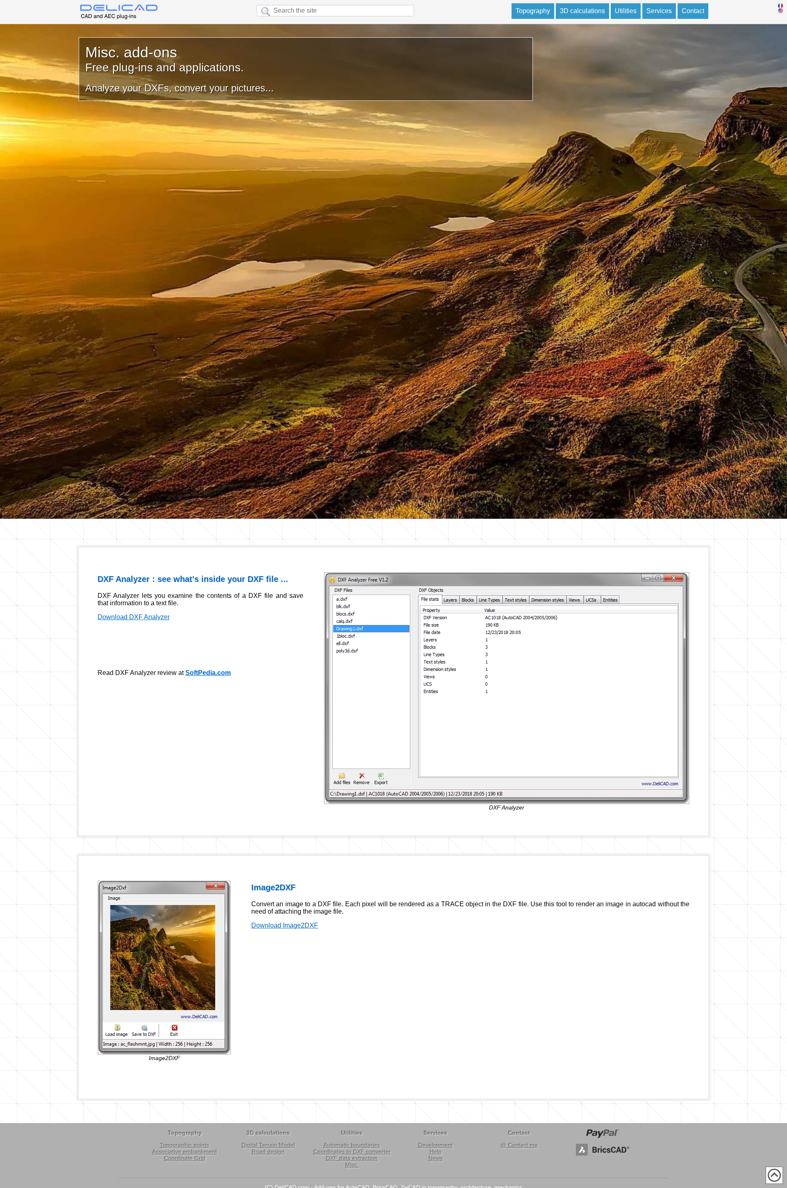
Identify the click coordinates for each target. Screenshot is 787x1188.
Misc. (352, 1164)
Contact (693, 10)
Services (659, 10)
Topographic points (184, 1145)
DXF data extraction (352, 1158)
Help (435, 1151)
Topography (533, 10)
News (435, 1158)
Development (435, 1145)
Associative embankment (184, 1151)
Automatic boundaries (351, 1145)
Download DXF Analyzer (134, 616)
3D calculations (582, 10)
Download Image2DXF (284, 925)
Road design (268, 1151)
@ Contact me (519, 1145)
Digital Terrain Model (268, 1145)
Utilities (626, 10)
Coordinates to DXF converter (352, 1151)
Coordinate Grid (184, 1158)
